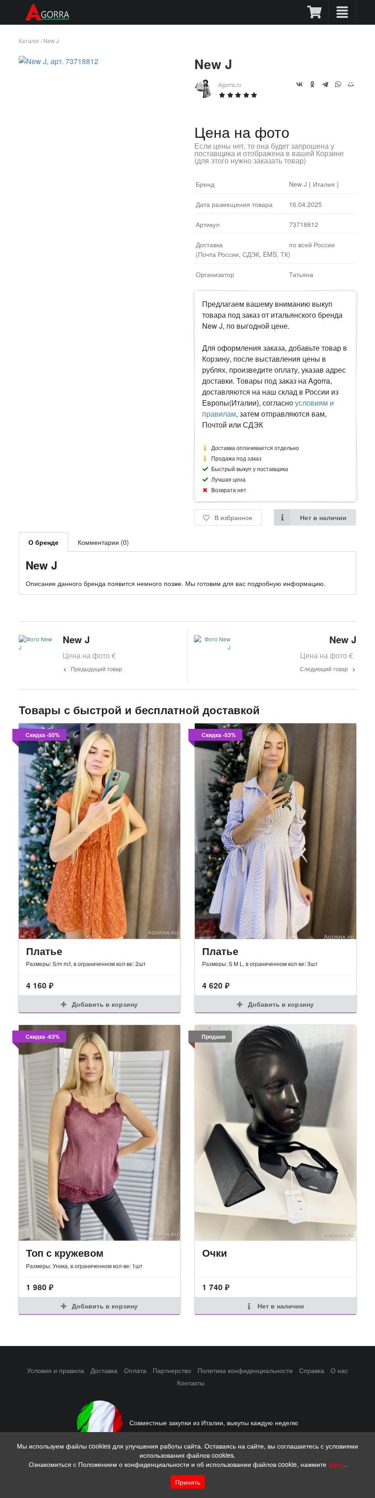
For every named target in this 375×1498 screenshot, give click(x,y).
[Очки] (275, 1133)
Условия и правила (55, 1370)
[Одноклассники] (312, 84)
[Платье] (99, 831)
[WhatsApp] (337, 84)
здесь (336, 1464)
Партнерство (172, 1370)
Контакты (190, 1382)
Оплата (135, 1370)
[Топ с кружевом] (99, 1133)
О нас (339, 1370)
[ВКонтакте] (299, 84)
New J (51, 40)
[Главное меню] (342, 12)
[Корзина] (315, 12)
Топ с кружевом (64, 1252)
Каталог (29, 40)
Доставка (104, 1370)
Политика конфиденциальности (245, 1370)
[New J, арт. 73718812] (58, 61)
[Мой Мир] (350, 84)
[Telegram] (325, 84)
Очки (214, 1252)
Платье (44, 950)
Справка (311, 1370)
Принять (187, 1482)
